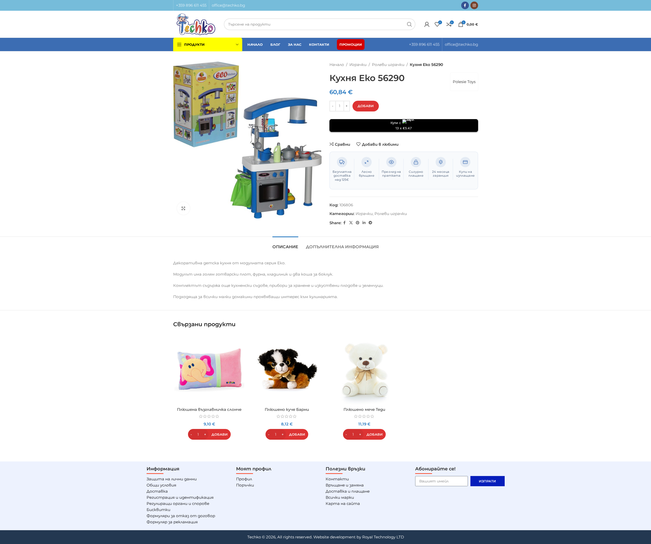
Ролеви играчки (388, 64)
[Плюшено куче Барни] (287, 369)
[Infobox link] (191, 5)
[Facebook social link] (465, 5)
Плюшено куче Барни (287, 409)
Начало (336, 64)
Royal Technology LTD (383, 537)
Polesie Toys (464, 81)
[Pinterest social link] (357, 222)
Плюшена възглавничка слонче (209, 409)
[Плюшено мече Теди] (364, 369)
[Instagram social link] (474, 5)
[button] (209, 434)
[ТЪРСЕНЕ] (409, 24)
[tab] (285, 244)
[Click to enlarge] (183, 208)
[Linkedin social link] (364, 222)
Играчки (358, 64)
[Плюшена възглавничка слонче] (209, 369)
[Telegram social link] (370, 222)
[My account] (427, 24)
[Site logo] (196, 23)
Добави (366, 106)
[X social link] (351, 222)
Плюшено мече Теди (364, 409)
